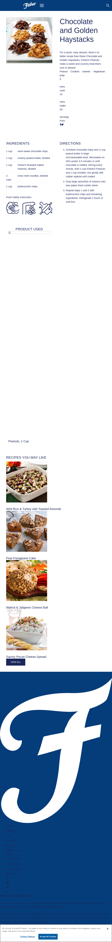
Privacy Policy (13, 868)
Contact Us (12, 864)
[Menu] (42, 5)
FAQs (9, 854)
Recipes (10, 830)
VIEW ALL (16, 662)
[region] (56, 933)
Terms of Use (13, 873)
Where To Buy (14, 850)
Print (62, 120)
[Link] (29, 5)
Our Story (11, 845)
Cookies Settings (27, 937)
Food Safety (12, 859)
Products (11, 840)
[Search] (107, 5)
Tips (8, 835)
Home (9, 825)
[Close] (108, 929)
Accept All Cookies (48, 937)
